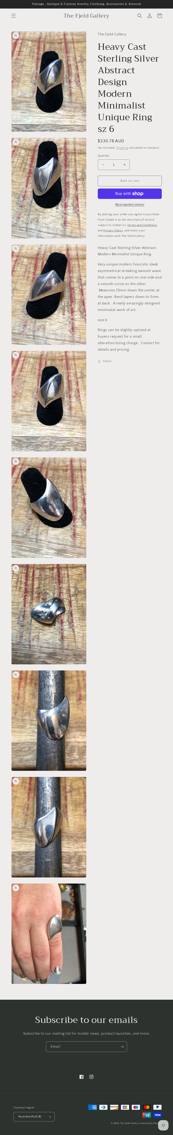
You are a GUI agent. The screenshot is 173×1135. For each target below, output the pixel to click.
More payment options (129, 204)
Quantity (103, 155)
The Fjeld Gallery (129, 1123)
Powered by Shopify (150, 1123)
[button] (13, 16)
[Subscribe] (122, 1046)
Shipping (122, 147)
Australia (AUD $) (29, 1116)
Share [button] (107, 361)
